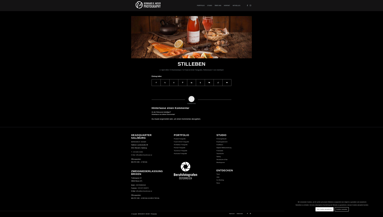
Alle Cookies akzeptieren (324, 209)
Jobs (217, 177)
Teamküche (220, 153)
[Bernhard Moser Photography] (148, 5)
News (218, 183)
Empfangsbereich (222, 142)
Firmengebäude (221, 139)
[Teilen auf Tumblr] (200, 82)
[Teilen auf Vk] (209, 82)
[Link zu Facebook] (247, 5)
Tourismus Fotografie (180, 150)
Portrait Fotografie (179, 147)
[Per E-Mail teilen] (227, 82)
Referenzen (207, 70)
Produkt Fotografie (180, 139)
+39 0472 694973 (143, 188)
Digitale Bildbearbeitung (223, 147)
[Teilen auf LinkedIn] (191, 82)
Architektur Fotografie (181, 144)
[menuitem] (201, 5)
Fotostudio (219, 150)
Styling (218, 156)
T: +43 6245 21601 (137, 152)
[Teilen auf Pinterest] (182, 82)
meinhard (220, 70)
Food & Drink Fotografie (193, 70)
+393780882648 (140, 185)
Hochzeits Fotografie (180, 153)
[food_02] (191, 37)
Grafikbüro (219, 144)
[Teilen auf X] (165, 82)
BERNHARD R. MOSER (138, 142)
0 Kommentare (175, 70)
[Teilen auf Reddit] (218, 82)
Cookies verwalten (341, 209)
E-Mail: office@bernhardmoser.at (141, 155)
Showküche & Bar (222, 159)
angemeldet (164, 119)
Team (218, 174)
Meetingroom (220, 162)
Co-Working (220, 180)
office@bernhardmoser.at (144, 191)
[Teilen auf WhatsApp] (173, 82)
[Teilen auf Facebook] (156, 82)
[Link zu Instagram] (250, 5)
